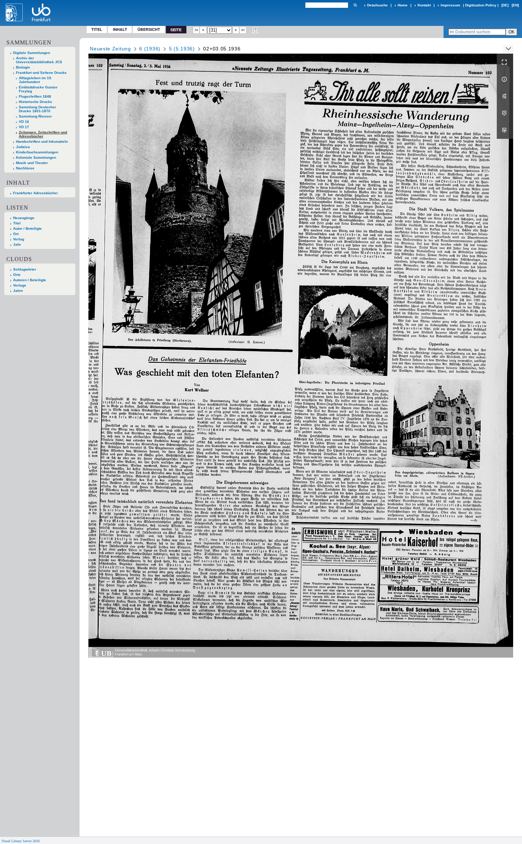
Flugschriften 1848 (35, 96)
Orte (17, 275)
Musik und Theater (32, 163)
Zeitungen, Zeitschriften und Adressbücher (43, 134)
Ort (15, 234)
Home (403, 5)
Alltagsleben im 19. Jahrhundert (35, 80)
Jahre (18, 291)
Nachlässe (25, 168)
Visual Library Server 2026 (20, 841)
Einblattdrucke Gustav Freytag (38, 89)
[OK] (355, 5)
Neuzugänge (23, 218)
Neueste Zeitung (110, 48)
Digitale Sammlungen (31, 53)
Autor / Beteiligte (27, 228)
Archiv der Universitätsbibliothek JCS (39, 60)
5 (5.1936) (182, 48)
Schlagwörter (24, 269)
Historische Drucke (35, 102)
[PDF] (505, 113)
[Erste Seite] (196, 30)
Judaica (23, 147)
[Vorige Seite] (203, 30)
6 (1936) (150, 48)
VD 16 (24, 122)
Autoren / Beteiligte (29, 280)
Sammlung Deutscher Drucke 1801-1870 (37, 109)
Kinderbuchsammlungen (37, 152)
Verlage (19, 285)
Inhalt (120, 29)
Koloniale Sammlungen (36, 157)
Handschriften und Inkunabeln (42, 141)
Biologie (23, 67)
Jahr (17, 244)
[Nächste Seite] (236, 30)
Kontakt (424, 5)
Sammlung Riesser (35, 116)
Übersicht (148, 29)
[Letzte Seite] (242, 30)
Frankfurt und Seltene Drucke (41, 73)
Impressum (450, 5)
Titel (96, 29)
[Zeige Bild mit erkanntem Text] (255, 30)
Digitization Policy (480, 5)
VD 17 (24, 127)
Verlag (18, 239)
